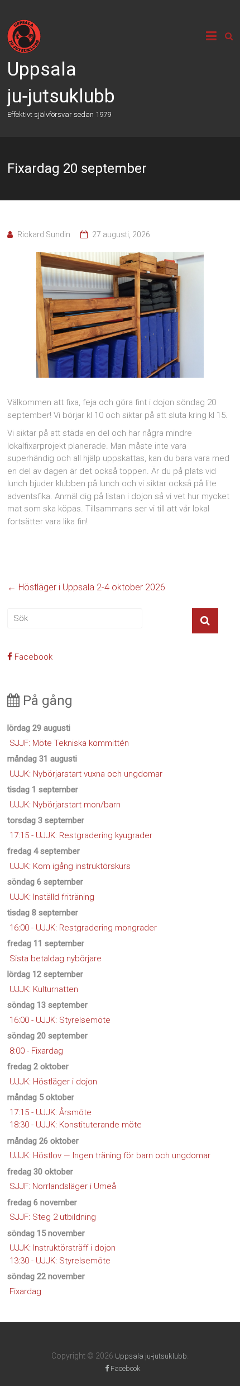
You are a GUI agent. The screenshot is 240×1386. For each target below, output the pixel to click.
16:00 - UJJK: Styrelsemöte (60, 1020)
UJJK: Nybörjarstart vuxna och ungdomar (85, 774)
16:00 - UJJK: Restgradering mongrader (83, 928)
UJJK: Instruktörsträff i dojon (62, 1248)
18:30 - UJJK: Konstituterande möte (75, 1125)
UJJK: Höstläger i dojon (53, 1082)
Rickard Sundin (43, 234)
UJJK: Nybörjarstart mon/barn (65, 805)
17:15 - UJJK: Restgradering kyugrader (80, 835)
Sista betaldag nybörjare (55, 958)
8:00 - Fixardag (36, 1051)
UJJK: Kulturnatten (43, 989)
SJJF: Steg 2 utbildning (52, 1217)
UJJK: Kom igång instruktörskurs (70, 866)
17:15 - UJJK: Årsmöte (50, 1112)
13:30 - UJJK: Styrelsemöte (60, 1261)
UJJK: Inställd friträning (51, 897)
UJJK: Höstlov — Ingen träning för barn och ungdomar (109, 1155)
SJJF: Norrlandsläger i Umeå (62, 1186)
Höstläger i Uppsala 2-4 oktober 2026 (86, 587)
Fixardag (25, 1291)
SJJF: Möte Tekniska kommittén (69, 743)
